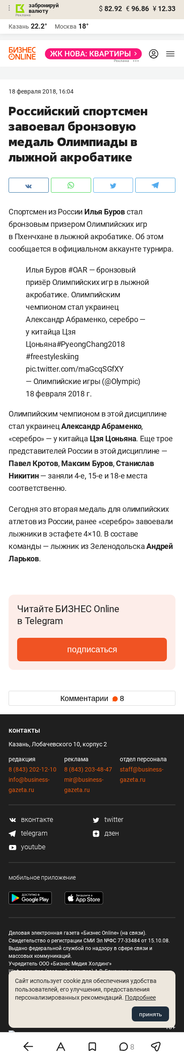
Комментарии (92, 698)
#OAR (77, 269)
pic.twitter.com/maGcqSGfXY (75, 368)
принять (150, 1014)
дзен (111, 833)
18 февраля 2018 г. (59, 393)
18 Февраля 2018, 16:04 (41, 91)
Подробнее (140, 997)
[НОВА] (91, 53)
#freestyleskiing (52, 356)
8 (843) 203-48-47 (88, 769)
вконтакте (36, 820)
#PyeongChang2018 (90, 344)
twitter (113, 820)
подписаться (92, 649)
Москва (66, 26)
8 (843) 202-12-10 (32, 769)
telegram (33, 833)
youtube (32, 847)
